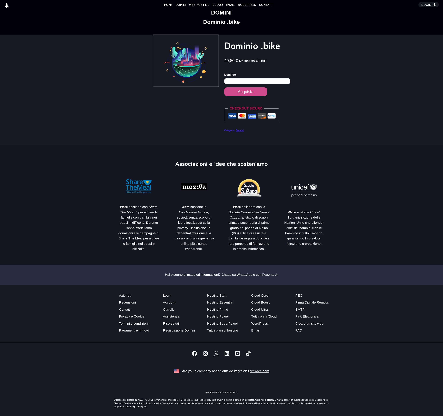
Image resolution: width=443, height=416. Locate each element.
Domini (181, 4)
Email (230, 4)
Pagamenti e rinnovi (134, 330)
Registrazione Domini (179, 330)
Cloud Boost (260, 302)
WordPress (247, 4)
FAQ (298, 330)
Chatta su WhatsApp (237, 274)
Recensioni (127, 302)
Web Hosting (199, 4)
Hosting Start (216, 295)
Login (167, 295)
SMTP (300, 309)
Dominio (230, 74)
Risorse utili (171, 323)
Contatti (266, 4)
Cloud (218, 4)
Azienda (125, 295)
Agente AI (271, 274)
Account (169, 302)
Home (168, 4)
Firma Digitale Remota (311, 302)
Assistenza (171, 316)
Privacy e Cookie (131, 316)
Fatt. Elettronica (307, 316)
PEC (298, 295)
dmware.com (259, 371)
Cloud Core (259, 295)
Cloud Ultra (259, 309)
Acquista (246, 91)
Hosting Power (218, 316)
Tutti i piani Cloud (264, 316)
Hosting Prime (217, 309)
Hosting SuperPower (222, 323)
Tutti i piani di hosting (222, 330)
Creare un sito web (309, 323)
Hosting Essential (220, 302)
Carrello (169, 309)
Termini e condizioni (133, 323)
